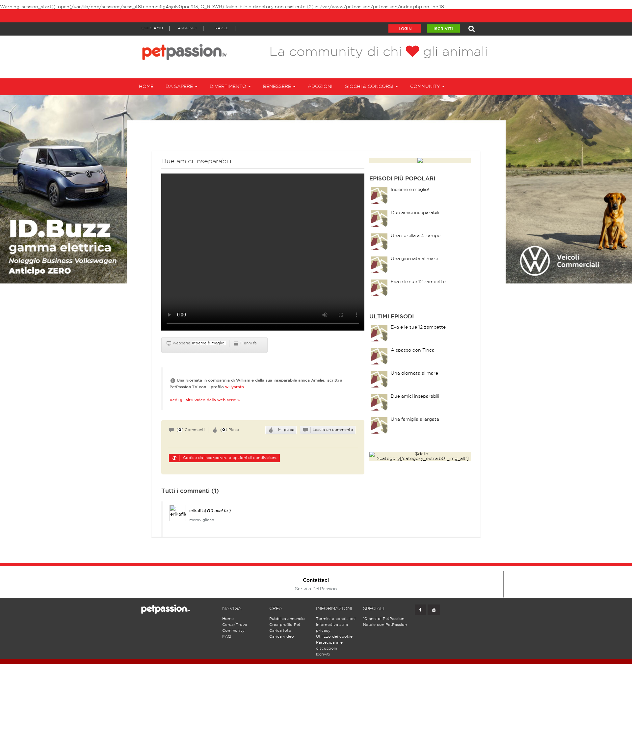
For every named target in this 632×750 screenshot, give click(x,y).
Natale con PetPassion (385, 625)
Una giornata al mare (414, 259)
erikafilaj (197, 511)
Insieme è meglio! (208, 343)
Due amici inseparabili (415, 213)
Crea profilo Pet (285, 625)
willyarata (234, 387)
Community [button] (425, 87)
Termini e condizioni (336, 619)
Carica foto (280, 630)
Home (146, 87)
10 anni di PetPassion (383, 619)
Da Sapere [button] (180, 87)
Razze (221, 28)
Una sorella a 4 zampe (415, 236)
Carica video (281, 636)
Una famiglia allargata (415, 419)
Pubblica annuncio (287, 619)
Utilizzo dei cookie (334, 636)
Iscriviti (443, 29)
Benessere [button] (277, 87)
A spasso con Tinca (412, 350)
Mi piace (286, 430)
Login (405, 29)
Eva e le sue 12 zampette (418, 282)
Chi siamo (152, 28)
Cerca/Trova (234, 625)
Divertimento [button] (229, 87)
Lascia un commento (333, 430)
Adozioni (320, 87)
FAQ (226, 636)
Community (233, 630)
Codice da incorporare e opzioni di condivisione (229, 458)
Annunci (187, 28)
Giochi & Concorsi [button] (370, 87)
